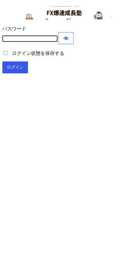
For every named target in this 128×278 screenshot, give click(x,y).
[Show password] (66, 38)
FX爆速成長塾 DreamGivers (64, 12)
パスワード (14, 28)
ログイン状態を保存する (36, 53)
